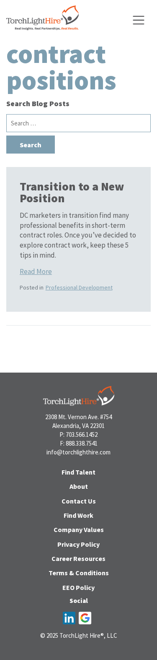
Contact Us (79, 501)
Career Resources (78, 558)
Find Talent (78, 472)
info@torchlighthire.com (78, 452)
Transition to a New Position (72, 192)
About (78, 486)
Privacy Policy (78, 544)
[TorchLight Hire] (42, 20)
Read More (36, 271)
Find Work (78, 515)
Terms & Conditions (79, 573)
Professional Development (79, 287)
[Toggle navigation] (138, 20)
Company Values (79, 529)
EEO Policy (78, 587)
